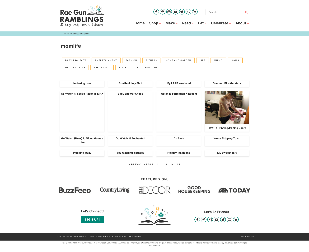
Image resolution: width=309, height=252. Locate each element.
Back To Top (247, 236)
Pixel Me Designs (131, 236)
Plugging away (82, 152)
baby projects (75, 60)
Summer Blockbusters (227, 83)
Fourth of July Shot (130, 83)
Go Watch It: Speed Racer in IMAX (82, 93)
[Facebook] (156, 12)
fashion (131, 60)
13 (165, 164)
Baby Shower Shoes (130, 93)
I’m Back (178, 138)
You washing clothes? (130, 152)
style (123, 67)
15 (178, 164)
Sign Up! (92, 219)
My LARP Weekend (179, 83)
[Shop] (194, 12)
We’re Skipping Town (227, 138)
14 (172, 164)
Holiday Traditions (178, 152)
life (202, 60)
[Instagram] (169, 12)
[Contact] (188, 12)
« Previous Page (141, 164)
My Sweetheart (227, 152)
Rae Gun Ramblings (82, 16)
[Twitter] (181, 12)
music (218, 60)
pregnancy (102, 67)
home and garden (178, 60)
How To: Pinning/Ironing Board (227, 127)
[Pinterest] (162, 12)
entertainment (106, 60)
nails (235, 60)
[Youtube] (175, 12)
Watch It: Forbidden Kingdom (178, 93)
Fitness (151, 60)
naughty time (75, 67)
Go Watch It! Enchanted (130, 138)
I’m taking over (82, 83)
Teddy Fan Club (147, 67)
